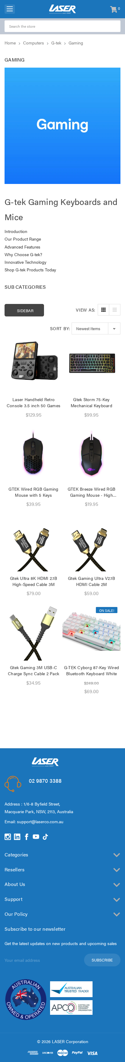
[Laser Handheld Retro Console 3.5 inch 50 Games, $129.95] (33, 363)
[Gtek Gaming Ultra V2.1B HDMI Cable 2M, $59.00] (91, 542)
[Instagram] (8, 837)
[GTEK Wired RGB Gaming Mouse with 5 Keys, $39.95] (33, 453)
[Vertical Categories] (10, 9)
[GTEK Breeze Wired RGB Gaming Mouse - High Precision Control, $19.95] (91, 453)
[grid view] (103, 310)
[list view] (114, 310)
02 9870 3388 (45, 780)
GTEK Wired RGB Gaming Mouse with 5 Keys (33, 492)
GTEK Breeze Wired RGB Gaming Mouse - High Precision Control (91, 492)
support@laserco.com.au (40, 821)
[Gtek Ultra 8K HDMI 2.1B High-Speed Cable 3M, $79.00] (33, 542)
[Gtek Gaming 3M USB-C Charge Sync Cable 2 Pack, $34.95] (33, 631)
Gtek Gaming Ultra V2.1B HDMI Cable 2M (91, 581)
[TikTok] (45, 837)
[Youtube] (36, 837)
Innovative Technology (25, 262)
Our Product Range (23, 239)
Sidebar (25, 310)
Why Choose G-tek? (23, 254)
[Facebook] (26, 837)
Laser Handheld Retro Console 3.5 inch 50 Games (33, 402)
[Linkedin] (17, 837)
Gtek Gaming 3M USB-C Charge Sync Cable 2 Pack (33, 670)
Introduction (16, 231)
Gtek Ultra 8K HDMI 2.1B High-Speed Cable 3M (33, 581)
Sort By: (60, 328)
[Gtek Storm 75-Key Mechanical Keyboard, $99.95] (91, 363)
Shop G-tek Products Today (30, 269)
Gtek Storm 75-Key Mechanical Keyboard (91, 402)
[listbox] (96, 328)
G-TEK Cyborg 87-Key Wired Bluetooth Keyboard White (91, 670)
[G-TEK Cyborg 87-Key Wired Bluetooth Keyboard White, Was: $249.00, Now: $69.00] (91, 631)
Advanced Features (22, 247)
